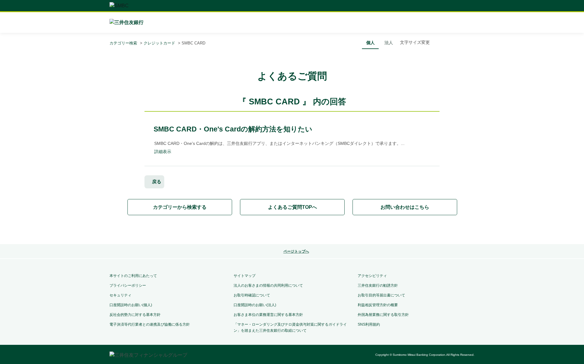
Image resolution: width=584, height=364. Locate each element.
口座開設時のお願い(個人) (130, 305)
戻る (156, 181)
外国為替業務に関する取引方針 (383, 315)
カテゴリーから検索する (180, 207)
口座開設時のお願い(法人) (255, 305)
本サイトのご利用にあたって (133, 276)
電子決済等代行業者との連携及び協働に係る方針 (149, 324)
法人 (388, 42)
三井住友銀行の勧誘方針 (378, 285)
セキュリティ (120, 295)
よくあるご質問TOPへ (292, 207)
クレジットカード (159, 43)
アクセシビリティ (372, 276)
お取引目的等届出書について (381, 295)
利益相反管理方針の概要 (378, 305)
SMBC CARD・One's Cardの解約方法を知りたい (233, 129)
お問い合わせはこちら (405, 207)
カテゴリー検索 (123, 43)
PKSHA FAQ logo (292, 230)
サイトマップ (244, 276)
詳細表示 (162, 151)
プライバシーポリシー (127, 285)
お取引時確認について (252, 295)
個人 (370, 42)
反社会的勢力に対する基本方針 (135, 315)
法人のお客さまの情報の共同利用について (268, 285)
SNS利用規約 (369, 324)
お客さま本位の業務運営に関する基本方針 (268, 315)
